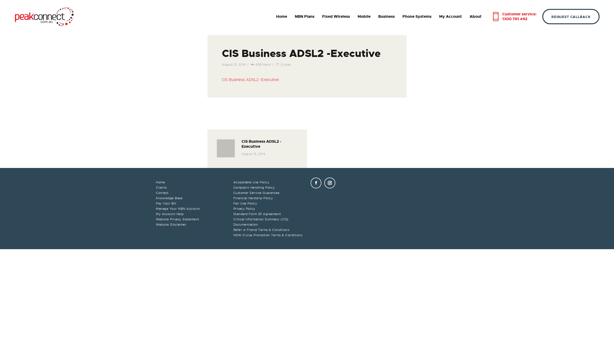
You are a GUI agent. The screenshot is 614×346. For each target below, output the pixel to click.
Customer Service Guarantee (256, 193)
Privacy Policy (244, 209)
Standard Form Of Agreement (257, 214)
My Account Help (170, 214)
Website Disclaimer (171, 224)
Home (160, 182)
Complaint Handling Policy (254, 187)
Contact (162, 193)
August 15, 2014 (234, 64)
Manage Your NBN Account (178, 209)
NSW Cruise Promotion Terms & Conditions (267, 235)
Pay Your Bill (166, 203)
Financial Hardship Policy (253, 198)
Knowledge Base (169, 198)
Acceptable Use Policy (251, 182)
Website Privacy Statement (177, 219)
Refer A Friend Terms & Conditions (261, 230)
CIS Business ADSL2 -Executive (250, 79)
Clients (161, 187)
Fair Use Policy (245, 203)
